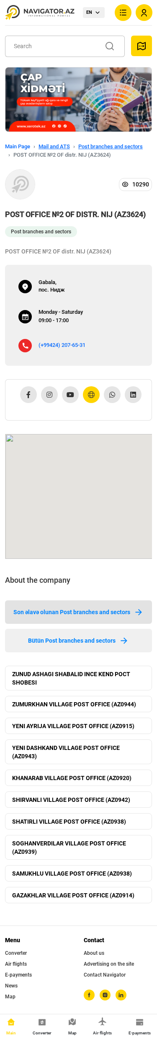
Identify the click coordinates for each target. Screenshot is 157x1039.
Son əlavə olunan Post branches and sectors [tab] (71, 612)
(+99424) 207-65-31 (62, 345)
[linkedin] (121, 995)
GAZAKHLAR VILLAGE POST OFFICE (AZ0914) (73, 895)
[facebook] (89, 995)
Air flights (16, 964)
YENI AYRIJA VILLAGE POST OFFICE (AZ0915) (73, 726)
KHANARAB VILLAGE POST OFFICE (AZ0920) (71, 778)
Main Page (17, 146)
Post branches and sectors (110, 146)
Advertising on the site (109, 964)
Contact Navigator (105, 975)
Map (10, 997)
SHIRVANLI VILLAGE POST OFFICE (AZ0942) (71, 799)
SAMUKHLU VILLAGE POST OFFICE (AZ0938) (72, 873)
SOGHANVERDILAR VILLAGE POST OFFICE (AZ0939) (69, 847)
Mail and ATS (54, 146)
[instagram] (105, 995)
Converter (16, 953)
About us (94, 953)
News (11, 986)
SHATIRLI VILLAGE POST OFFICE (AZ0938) (69, 821)
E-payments (18, 975)
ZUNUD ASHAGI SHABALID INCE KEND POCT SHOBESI (71, 678)
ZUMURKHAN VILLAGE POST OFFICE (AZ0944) (74, 704)
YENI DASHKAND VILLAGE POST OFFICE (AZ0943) (66, 752)
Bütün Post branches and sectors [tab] (72, 640)
